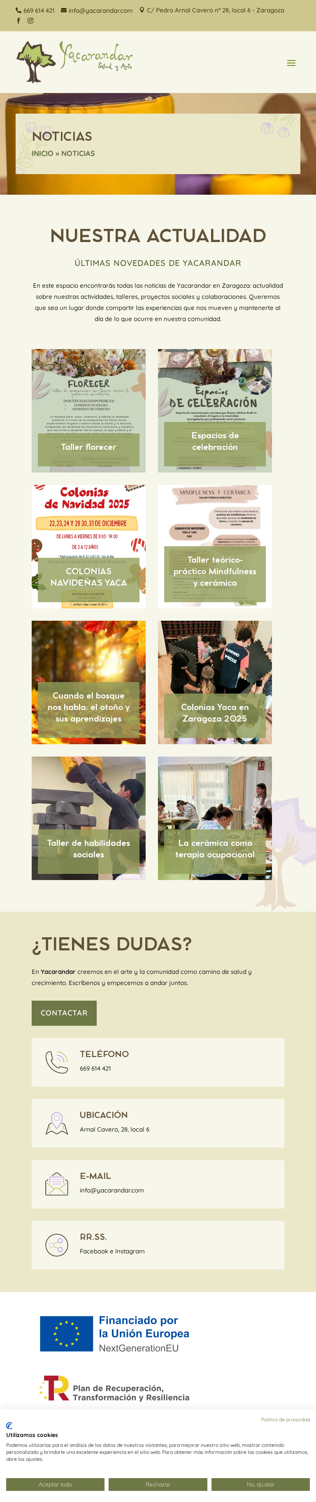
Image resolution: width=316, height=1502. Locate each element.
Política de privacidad (285, 1419)
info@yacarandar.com (112, 1190)
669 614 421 (95, 1068)
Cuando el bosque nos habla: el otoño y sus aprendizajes (89, 707)
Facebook (94, 1251)
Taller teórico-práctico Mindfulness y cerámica (215, 571)
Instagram (130, 1251)
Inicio (42, 153)
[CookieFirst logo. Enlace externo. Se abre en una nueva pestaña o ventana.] (9, 1426)
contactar (64, 1013)
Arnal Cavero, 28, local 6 (114, 1129)
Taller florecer (88, 447)
